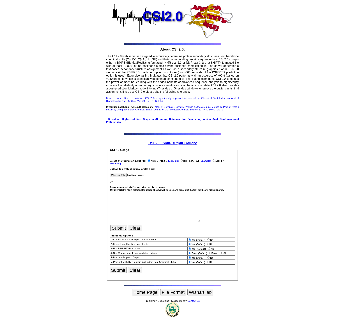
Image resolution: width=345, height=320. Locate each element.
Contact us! (193, 300)
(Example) (173, 161)
